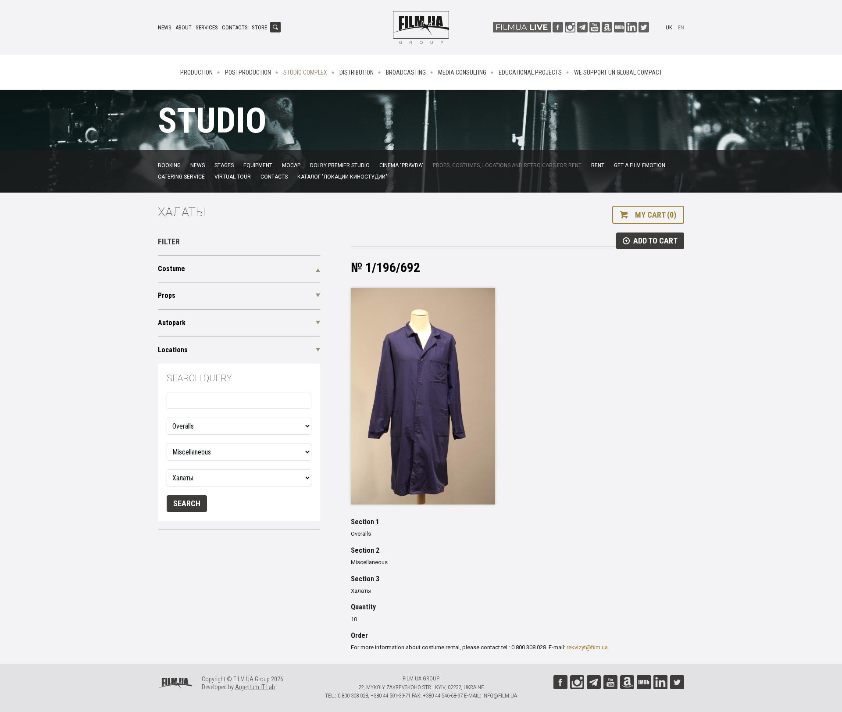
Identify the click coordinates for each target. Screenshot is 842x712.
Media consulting (462, 72)
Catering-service (181, 177)
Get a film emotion (639, 165)
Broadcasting (406, 72)
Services (207, 27)
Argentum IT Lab (255, 687)
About (183, 27)
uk (669, 27)
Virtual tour (232, 177)
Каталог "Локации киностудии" (342, 177)
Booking (169, 165)
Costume (171, 269)
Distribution (356, 72)
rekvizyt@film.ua (587, 647)
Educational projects (530, 72)
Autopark (172, 322)
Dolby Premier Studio (340, 165)
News (164, 27)
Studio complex (305, 72)
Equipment (257, 165)
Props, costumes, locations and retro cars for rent (507, 165)
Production (196, 72)
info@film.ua (499, 695)
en (681, 27)
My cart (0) (655, 214)
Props (166, 295)
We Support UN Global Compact (618, 72)
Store (259, 27)
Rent (597, 165)
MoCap (291, 165)
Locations (173, 350)
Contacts (235, 27)
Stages (224, 165)
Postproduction (248, 72)
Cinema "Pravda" (401, 165)
